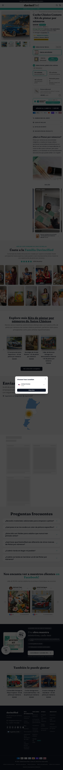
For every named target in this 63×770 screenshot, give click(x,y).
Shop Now (32, 390)
